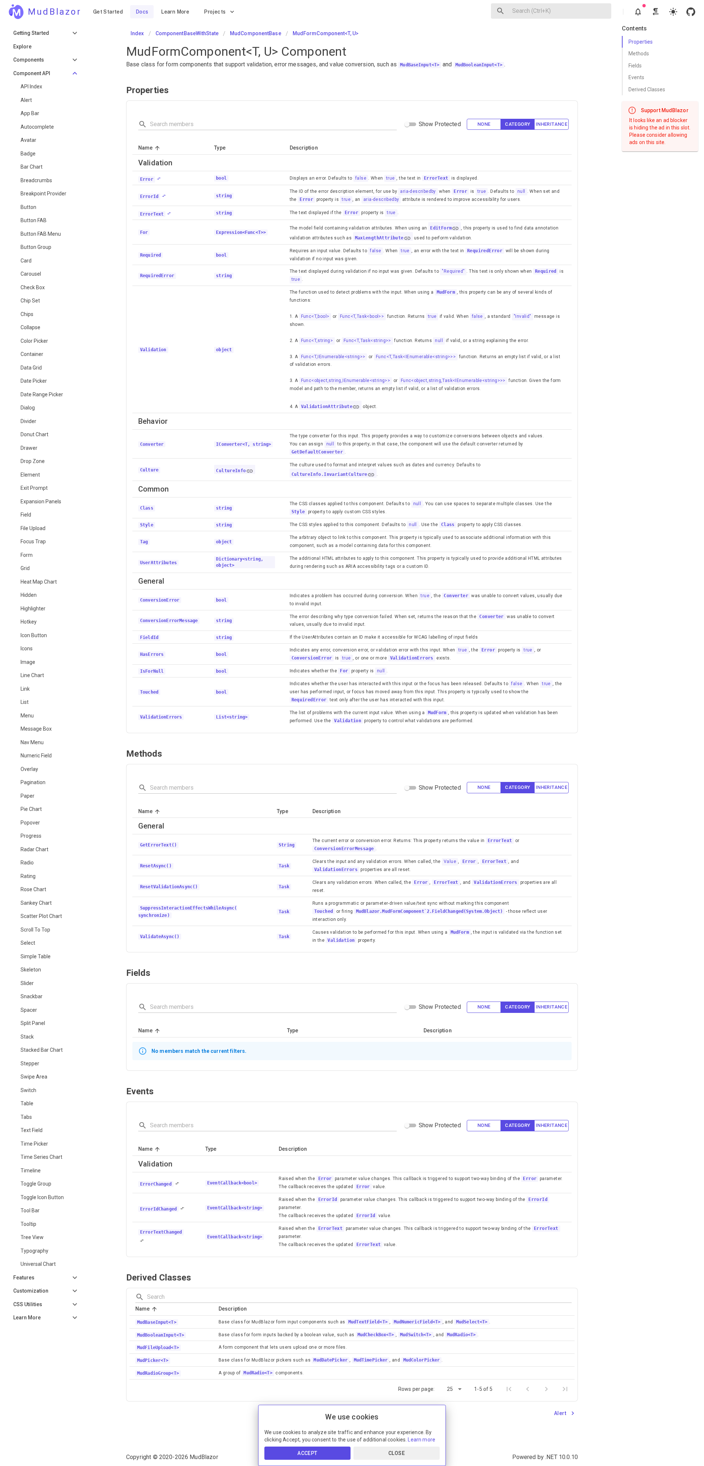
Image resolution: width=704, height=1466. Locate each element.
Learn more (421, 1440)
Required (546, 271)
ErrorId (327, 1199)
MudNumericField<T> (417, 1321)
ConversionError (312, 658)
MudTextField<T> (368, 1321)
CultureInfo (231, 470)
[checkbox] (484, 124)
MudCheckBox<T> (376, 1334)
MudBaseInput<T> (419, 64)
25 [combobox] (450, 1389)
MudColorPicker (421, 1360)
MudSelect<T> (471, 1321)
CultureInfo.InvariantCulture (329, 474)
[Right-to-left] (655, 12)
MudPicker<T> (152, 1360)
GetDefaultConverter (317, 452)
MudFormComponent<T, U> (326, 33)
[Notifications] (638, 12)
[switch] (407, 124)
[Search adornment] (500, 11)
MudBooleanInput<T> (478, 64)
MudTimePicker (371, 1360)
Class (448, 524)
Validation (347, 720)
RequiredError (484, 250)
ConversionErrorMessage (344, 848)
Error (460, 191)
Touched (323, 911)
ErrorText (436, 178)
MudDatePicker (330, 1360)
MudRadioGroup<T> (158, 1373)
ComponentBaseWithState (187, 33)
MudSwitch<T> (415, 1334)
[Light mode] (673, 12)
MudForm (446, 292)
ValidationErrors (411, 658)
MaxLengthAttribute (379, 237)
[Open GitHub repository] (691, 12)
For (344, 670)
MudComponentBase (255, 33)
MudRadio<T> (461, 1334)
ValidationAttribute (327, 406)
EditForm (441, 228)
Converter (456, 595)
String (286, 845)
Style (298, 511)
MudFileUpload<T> (158, 1347)
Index (137, 33)
